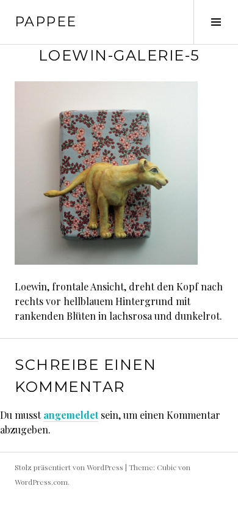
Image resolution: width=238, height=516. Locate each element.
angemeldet (70, 414)
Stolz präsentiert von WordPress (69, 467)
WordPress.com (41, 482)
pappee (45, 21)
